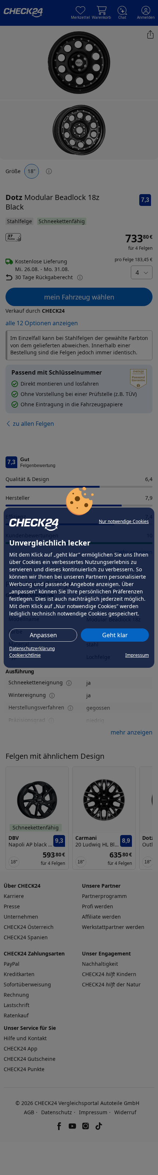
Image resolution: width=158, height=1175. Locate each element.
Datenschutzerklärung (32, 648)
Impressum (137, 655)
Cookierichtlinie (25, 655)
